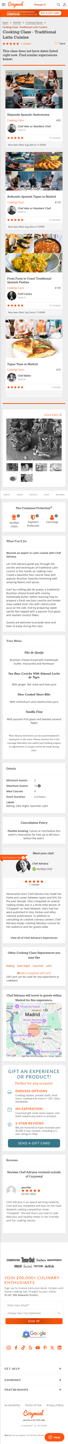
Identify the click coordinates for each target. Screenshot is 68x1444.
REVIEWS (60, 495)
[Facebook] (16, 1348)
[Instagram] (9, 1348)
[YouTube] (38, 1348)
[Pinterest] (45, 1348)
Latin (49, 965)
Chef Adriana (40, 863)
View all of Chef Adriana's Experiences (34, 937)
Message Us (40, 4)
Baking (10, 965)
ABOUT (6, 495)
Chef (46, 495)
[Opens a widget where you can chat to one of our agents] (54, 1437)
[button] (3, 4)
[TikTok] (23, 1348)
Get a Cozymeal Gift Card (35, 973)
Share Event (51, 415)
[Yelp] (30, 1348)
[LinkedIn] (59, 1348)
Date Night (23, 965)
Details (33, 495)
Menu (20, 495)
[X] (52, 1348)
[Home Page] (15, 4)
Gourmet (38, 965)
